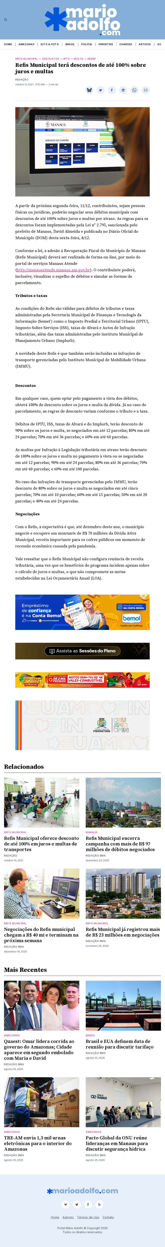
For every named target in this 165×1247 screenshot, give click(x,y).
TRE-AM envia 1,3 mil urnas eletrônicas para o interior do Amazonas (38, 1143)
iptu (66, 58)
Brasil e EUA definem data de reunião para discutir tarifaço (120, 1044)
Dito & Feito (50, 44)
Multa (78, 58)
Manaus (92, 832)
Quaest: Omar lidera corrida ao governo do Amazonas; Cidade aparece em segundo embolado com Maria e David (39, 1049)
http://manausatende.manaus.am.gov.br (53, 270)
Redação (22, 79)
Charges (125, 44)
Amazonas (26, 44)
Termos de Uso (88, 1217)
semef (91, 58)
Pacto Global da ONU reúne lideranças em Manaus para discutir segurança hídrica (117, 1143)
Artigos (145, 44)
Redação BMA (96, 855)
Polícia (86, 44)
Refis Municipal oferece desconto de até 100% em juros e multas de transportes (41, 844)
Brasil (70, 44)
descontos (50, 58)
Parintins (106, 44)
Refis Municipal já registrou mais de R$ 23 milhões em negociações (123, 932)
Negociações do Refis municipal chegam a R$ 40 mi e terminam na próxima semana (41, 935)
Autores (68, 1217)
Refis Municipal (26, 58)
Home (8, 44)
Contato (108, 1217)
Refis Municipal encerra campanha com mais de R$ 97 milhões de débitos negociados (120, 844)
